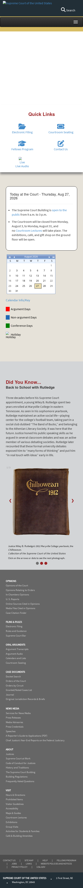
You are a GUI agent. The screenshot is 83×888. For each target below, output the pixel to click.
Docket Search (13, 676)
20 (37, 280)
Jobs (14, 863)
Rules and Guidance (16, 631)
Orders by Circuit (14, 685)
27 (37, 286)
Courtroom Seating (16, 662)
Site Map (29, 860)
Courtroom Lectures (29, 230)
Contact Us (9, 860)
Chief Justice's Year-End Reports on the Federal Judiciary (35, 740)
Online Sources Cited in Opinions (23, 603)
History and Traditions (17, 767)
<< (9, 256)
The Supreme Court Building (20, 772)
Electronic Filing (14, 626)
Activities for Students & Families (22, 831)
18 (23, 280)
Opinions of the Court (17, 585)
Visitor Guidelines (15, 804)
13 (37, 275)
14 (44, 275)
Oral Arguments (15, 644)
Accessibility (12, 808)
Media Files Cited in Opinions (20, 608)
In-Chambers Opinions (17, 594)
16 (9, 280)
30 (9, 291)
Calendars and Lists (16, 658)
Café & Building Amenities (19, 835)
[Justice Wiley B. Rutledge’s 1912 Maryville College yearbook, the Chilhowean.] (41, 504)
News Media (12, 708)
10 (16, 275)
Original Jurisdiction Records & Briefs (25, 699)
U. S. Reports (12, 599)
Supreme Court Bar (16, 635)
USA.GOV (40, 866)
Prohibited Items (14, 799)
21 (44, 280)
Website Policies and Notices (56, 863)
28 (44, 286)
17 (16, 280)
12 (30, 275)
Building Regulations (16, 776)
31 (16, 291)
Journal (10, 694)
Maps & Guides (13, 813)
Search (70, 10)
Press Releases (13, 717)
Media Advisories (14, 722)
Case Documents (15, 672)
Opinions (11, 581)
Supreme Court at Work (18, 758)
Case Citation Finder (16, 613)
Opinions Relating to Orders (20, 590)
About (9, 749)
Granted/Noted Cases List (19, 690)
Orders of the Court (16, 681)
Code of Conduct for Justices (20, 763)
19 (30, 280)
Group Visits (12, 826)
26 (30, 286)
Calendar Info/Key (18, 300)
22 (51, 280)
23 (9, 286)
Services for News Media (18, 713)
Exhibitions (11, 822)
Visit (8, 790)
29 (51, 286)
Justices (10, 754)
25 (23, 286)
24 (16, 286)
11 (23, 275)
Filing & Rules (14, 622)
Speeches (10, 731)
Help (45, 860)
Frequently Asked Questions (20, 781)
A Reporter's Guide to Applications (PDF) (26, 735)
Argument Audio (14, 653)
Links (29, 863)
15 (51, 275)
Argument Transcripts (17, 649)
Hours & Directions (15, 795)
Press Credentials (14, 726)
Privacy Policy (19, 866)
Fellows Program (66, 860)
